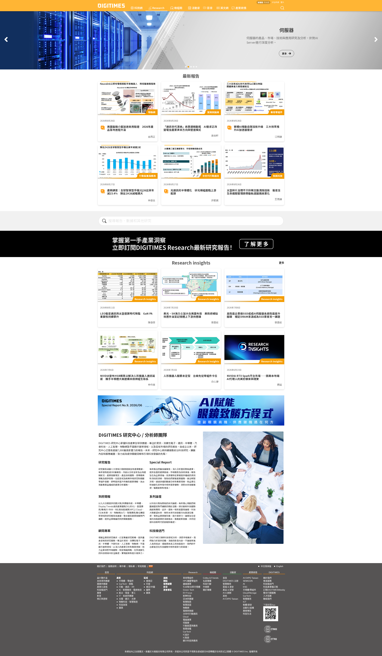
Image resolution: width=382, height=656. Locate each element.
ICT (244, 602)
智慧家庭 (187, 605)
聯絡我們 (267, 599)
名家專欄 (207, 581)
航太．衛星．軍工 (127, 593)
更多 (64, 53)
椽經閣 (178, 8)
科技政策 (123, 605)
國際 (148, 590)
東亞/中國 (150, 587)
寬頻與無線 (188, 611)
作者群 (206, 587)
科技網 (138, 8)
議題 (165, 578)
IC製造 (186, 637)
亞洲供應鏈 (188, 599)
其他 (225, 596)
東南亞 (149, 581)
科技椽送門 (102, 590)
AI (244, 584)
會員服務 (267, 581)
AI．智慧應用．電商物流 (130, 590)
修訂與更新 (102, 599)
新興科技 (187, 596)
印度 (148, 584)
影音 (208, 8)
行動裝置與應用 (190, 625)
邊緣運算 (187, 584)
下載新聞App (269, 605)
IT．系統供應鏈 (126, 596)
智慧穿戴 (187, 628)
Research (158, 8)
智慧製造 (187, 602)
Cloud (185, 617)
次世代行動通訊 (190, 614)
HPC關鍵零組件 (190, 581)
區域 (146, 578)
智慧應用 (227, 584)
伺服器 (186, 622)
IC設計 (186, 634)
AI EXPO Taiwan (230, 599)
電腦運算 (187, 620)
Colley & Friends (210, 578)
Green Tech (188, 590)
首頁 (107, 572)
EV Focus (187, 593)
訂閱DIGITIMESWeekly (274, 590)
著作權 (122, 566)
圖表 (121, 608)
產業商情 (240, 8)
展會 (99, 593)
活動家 (196, 8)
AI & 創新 (227, 593)
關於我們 (101, 566)
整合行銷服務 (269, 593)
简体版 (266, 2)
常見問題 (142, 566)
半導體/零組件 (249, 590)
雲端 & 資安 (228, 587)
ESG (245, 587)
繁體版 (260, 2)
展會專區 (167, 590)
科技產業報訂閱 (270, 587)
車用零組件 (188, 578)
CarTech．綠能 (126, 584)
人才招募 (267, 596)
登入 (282, 2)
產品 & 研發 (228, 590)
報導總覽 (167, 584)
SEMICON (248, 581)
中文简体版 (266, 566)
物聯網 (186, 608)
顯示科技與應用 (190, 640)
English (279, 566)
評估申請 (275, 2)
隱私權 (131, 566)
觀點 (165, 581)
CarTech (187, 631)
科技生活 (247, 614)
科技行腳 (207, 584)
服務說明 (112, 566)
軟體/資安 (247, 605)
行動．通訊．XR (126, 587)
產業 (119, 578)
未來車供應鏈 (103, 581)
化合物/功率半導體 (191, 587)
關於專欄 (207, 590)
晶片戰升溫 (102, 578)
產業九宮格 (102, 587)
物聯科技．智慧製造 (128, 602)
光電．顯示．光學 (127, 599)
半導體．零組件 (126, 581)
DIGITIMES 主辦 (230, 581)
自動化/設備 (248, 608)
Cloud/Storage (250, 593)
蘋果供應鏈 (102, 584)
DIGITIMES (274, 572)
